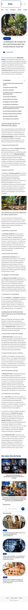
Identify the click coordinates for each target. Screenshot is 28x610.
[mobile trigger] (2, 4)
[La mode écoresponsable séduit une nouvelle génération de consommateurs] (14, 522)
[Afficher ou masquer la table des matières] (18, 80)
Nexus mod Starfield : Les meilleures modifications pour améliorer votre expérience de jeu (14, 557)
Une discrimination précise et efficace (12, 113)
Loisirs (7, 38)
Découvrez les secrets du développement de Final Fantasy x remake (14, 476)
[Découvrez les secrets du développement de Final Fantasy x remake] (14, 466)
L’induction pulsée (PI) (8, 90)
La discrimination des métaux (10, 99)
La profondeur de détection (9, 96)
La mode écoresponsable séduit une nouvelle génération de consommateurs (14, 534)
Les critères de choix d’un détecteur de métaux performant (12, 93)
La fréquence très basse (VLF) (10, 87)
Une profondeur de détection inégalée (12, 111)
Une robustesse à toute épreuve (11, 118)
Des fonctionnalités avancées (10, 116)
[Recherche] (22, 4)
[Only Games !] (10, 4)
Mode (5, 530)
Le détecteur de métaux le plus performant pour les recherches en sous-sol (13, 107)
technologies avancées (7, 136)
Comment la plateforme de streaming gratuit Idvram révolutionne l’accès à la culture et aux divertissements (14, 499)
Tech (5, 553)
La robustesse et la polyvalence (10, 104)
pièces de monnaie (19, 154)
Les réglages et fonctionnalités (10, 101)
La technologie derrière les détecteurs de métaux (13, 84)
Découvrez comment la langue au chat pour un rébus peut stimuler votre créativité (13, 581)
